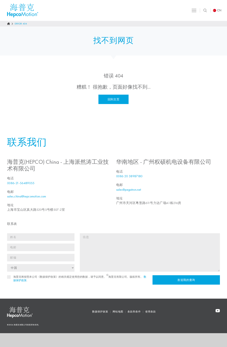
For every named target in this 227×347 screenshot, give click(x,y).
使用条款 (150, 311)
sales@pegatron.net (128, 190)
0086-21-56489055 (21, 183)
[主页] (8, 24)
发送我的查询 (186, 280)
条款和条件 (134, 311)
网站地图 (118, 311)
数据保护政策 (100, 311)
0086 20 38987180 (129, 176)
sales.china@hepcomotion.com (26, 196)
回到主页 (114, 99)
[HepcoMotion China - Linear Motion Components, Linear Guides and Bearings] (22, 10)
